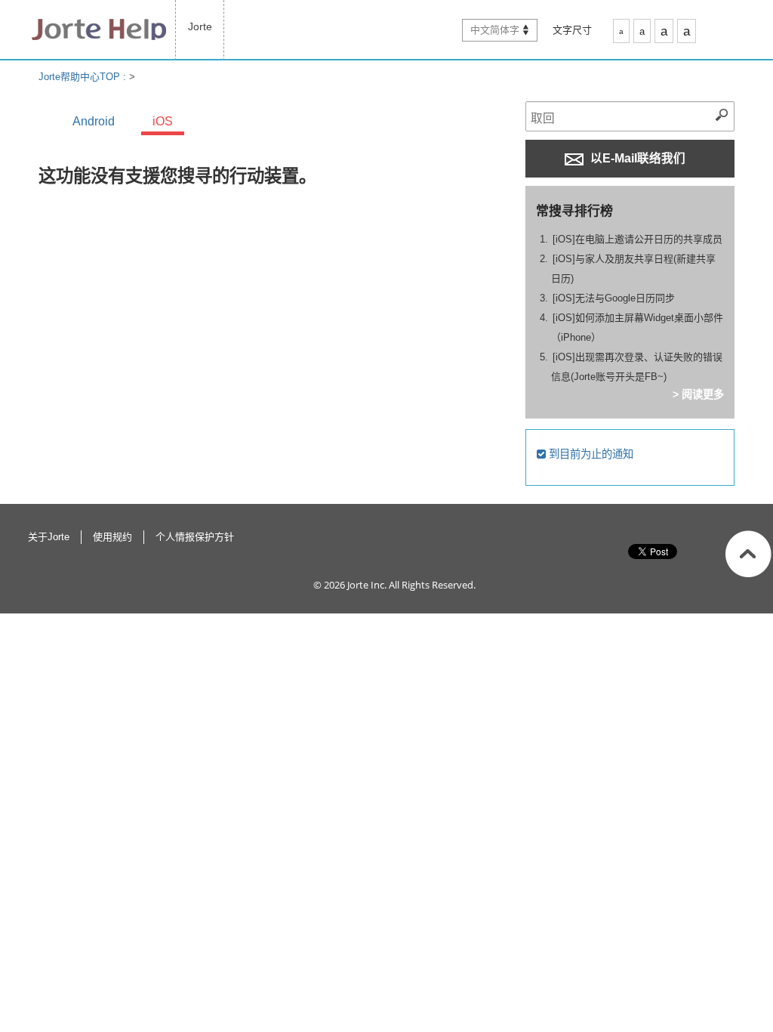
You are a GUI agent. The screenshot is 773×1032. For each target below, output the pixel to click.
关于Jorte (48, 536)
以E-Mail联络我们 (636, 158)
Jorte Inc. (366, 585)
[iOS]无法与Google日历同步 (614, 298)
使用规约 (112, 536)
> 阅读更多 (698, 394)
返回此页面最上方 (748, 553)
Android (93, 121)
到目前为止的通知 (589, 454)
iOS (162, 121)
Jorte (200, 26)
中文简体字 (494, 30)
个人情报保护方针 (195, 536)
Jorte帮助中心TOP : (83, 76)
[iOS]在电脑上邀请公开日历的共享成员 (637, 239)
